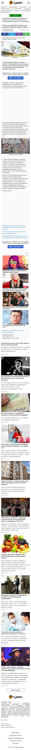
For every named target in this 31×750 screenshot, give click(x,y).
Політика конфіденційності (15, 738)
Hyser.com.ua (17, 703)
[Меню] (2, 3)
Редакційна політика (15, 735)
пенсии (8, 330)
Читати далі (15, 690)
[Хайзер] (15, 3)
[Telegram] (11, 34)
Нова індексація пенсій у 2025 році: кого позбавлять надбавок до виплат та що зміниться (14, 227)
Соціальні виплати (7, 332)
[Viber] (19, 34)
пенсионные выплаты (17, 330)
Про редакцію (15, 732)
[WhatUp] (26, 34)
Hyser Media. (19, 747)
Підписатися (17, 78)
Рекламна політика (15, 740)
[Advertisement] (15, 104)
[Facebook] (4, 34)
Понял (15, 15)
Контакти (15, 743)
